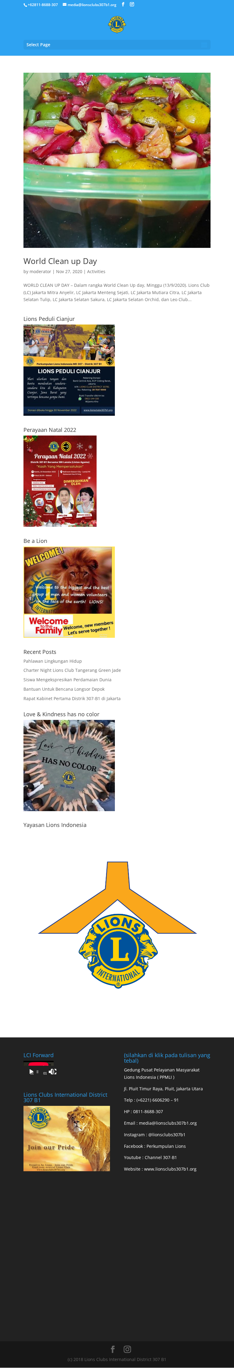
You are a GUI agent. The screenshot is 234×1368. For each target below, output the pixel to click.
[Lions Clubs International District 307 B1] (66, 1169)
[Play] (31, 1072)
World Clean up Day (60, 260)
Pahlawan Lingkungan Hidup (52, 661)
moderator (40, 271)
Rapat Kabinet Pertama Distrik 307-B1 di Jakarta (72, 698)
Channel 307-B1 (161, 1157)
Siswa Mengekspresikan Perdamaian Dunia (67, 679)
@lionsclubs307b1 (167, 1134)
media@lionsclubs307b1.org (168, 1123)
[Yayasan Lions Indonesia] (117, 1016)
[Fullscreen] (54, 1072)
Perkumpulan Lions (166, 1146)
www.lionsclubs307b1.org (170, 1169)
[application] (38, 1069)
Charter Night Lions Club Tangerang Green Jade (72, 670)
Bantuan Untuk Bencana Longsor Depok (64, 689)
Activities (96, 271)
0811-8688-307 (148, 1111)
